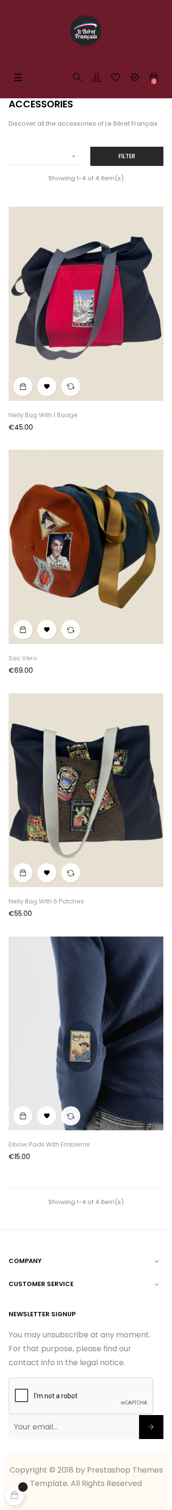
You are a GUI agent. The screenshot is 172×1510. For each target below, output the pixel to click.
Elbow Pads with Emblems (49, 1144)
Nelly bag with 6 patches (46, 901)
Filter (126, 156)
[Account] (96, 79)
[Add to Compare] (70, 386)
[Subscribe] (151, 1427)
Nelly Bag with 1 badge (43, 415)
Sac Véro (23, 658)
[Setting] (134, 79)
